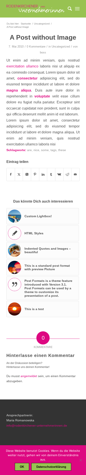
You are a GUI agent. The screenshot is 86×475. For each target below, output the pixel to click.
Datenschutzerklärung (51, 466)
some (45, 150)
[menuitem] (67, 9)
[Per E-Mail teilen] (75, 174)
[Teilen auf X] (19, 174)
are (29, 150)
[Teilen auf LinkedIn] (43, 174)
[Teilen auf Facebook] (11, 174)
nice (36, 150)
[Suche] (67, 9)
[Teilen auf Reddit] (67, 174)
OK (22, 466)
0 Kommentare (36, 46)
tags (53, 150)
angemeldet (29, 376)
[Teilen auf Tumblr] (51, 174)
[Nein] (80, 460)
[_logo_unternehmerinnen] (35, 9)
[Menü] (77, 9)
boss (43, 52)
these (62, 150)
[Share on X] (27, 174)
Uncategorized (61, 46)
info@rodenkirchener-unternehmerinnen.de (36, 425)
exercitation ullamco (22, 66)
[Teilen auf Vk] (59, 174)
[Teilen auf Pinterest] (35, 174)
